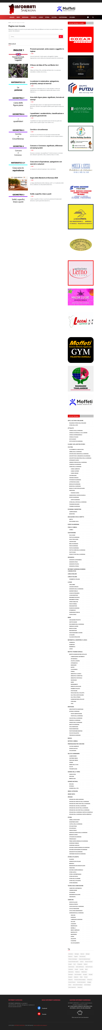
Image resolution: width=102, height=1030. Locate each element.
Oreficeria (72, 490)
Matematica (71, 971)
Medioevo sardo (73, 834)
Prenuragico (72, 839)
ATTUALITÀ (71, 428)
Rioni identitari (73, 606)
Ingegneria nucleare (74, 894)
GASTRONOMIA (63, 17)
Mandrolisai (74, 925)
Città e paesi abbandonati (75, 910)
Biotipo (72, 667)
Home (9, 22)
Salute (71, 766)
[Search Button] (61, 36)
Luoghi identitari (73, 595)
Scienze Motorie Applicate (77, 699)
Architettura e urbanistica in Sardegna (79, 456)
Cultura (70, 447)
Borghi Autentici (73, 904)
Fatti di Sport (72, 439)
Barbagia (73, 917)
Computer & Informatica (75, 888)
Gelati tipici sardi (73, 539)
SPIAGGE (12, 17)
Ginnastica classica (76, 673)
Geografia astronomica (75, 559)
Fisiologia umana (73, 760)
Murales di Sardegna (74, 484)
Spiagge (70, 797)
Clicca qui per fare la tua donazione (80, 1017)
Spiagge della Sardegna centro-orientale (80, 814)
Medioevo (71, 863)
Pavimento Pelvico (75, 688)
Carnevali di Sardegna (75, 464)
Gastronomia (72, 532)
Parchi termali (73, 603)
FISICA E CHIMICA (72, 527)
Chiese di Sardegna (73, 959)
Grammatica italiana (74, 579)
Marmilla (73, 928)
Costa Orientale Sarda (73, 961)
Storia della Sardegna (77, 984)
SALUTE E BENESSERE (74, 753)
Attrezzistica (74, 663)
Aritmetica (72, 642)
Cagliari (76, 956)
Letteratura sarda (74, 482)
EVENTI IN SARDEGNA (73, 524)
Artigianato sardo (74, 460)
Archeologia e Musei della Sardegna (79, 453)
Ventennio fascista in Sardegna (77, 853)
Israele (76, 969)
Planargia (73, 940)
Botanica (71, 786)
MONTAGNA (25, 17)
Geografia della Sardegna (76, 588)
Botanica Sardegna (74, 711)
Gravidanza (74, 680)
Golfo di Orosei (89, 966)
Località (81, 969)
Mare (69, 617)
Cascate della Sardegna (75, 718)
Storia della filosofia (75, 880)
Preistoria (72, 867)
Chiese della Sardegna (75, 466)
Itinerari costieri (73, 626)
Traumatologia (73, 768)
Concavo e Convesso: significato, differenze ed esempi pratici (46, 146)
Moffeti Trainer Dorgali (75, 651)
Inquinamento (74, 684)
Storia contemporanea (75, 874)
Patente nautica (73, 748)
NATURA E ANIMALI (73, 741)
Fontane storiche (73, 477)
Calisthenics (74, 669)
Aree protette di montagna (76, 709)
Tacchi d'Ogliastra (74, 733)
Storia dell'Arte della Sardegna (78, 502)
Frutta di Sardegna (74, 537)
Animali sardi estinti (74, 819)
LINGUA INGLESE (72, 574)
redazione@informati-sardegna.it (40, 1025)
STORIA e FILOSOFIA (73, 857)
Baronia (82, 954)
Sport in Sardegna (74, 497)
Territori (70, 899)
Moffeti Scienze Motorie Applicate (78, 654)
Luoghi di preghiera (74, 593)
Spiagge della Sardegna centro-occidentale (81, 812)
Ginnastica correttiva (76, 675)
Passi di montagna (73, 728)
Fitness (73, 671)
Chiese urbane (74, 473)
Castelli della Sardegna (75, 824)
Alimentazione (73, 756)
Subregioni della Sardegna (76, 912)
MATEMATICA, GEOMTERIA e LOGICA (77, 640)
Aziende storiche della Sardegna (78, 462)
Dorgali (70, 964)
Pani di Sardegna (73, 545)
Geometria (72, 644)
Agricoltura (72, 774)
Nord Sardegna (78, 974)
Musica (70, 738)
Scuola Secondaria (81, 982)
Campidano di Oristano (76, 919)
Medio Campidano (75, 930)
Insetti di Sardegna (74, 724)
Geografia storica (74, 566)
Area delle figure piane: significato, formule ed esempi (47, 98)
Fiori (75, 964)
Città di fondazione (74, 908)
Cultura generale (74, 746)
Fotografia (72, 892)
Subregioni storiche (74, 612)
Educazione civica (74, 521)
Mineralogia (72, 778)
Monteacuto (74, 932)
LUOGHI (41, 17)
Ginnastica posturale (76, 678)
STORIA (47, 17)
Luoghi (70, 582)
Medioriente (84, 971)
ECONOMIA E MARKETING (74, 509)
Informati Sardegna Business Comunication (76, 570)
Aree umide (72, 584)
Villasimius (80, 987)
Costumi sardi (72, 475)
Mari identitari (73, 630)
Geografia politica (74, 564)
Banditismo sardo (73, 822)
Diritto (71, 519)
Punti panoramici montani (75, 731)
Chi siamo (72, 17)
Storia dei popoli (73, 876)
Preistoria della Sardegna (80, 979)
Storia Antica (72, 872)
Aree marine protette (75, 620)
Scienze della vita (74, 788)
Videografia (72, 896)
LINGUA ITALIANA (72, 576)
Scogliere (72, 635)
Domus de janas (88, 961)
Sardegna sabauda (74, 845)
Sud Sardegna (87, 984)
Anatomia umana (73, 758)
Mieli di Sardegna (73, 543)
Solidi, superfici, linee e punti (40, 194)
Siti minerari (72, 610)
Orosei (85, 977)
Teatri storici (72, 614)
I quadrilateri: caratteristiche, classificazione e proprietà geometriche (47, 114)
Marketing (72, 514)
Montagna (71, 706)
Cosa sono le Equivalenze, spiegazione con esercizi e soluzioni (46, 162)
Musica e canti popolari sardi (77, 488)
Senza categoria (73, 791)
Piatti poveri (72, 552)
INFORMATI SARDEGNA (19, 1025)
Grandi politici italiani (75, 861)
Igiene (72, 682)
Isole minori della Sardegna (76, 624)
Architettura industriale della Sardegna (80, 458)
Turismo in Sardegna (74, 506)
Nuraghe (85, 974)
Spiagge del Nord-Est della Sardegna (79, 801)
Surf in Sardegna (75, 499)
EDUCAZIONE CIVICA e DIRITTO (76, 517)
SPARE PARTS (71, 794)
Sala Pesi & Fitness (75, 697)
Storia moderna (73, 882)
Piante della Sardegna (77, 715)
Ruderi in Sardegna (74, 608)
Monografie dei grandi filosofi (77, 865)
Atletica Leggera (75, 660)
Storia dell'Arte (73, 425)
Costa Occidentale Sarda (84, 959)
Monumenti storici (74, 599)
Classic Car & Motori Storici (76, 444)
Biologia (71, 784)
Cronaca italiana (73, 437)
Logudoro (73, 923)
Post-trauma (74, 690)
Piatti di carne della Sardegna (77, 550)
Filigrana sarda (75, 492)
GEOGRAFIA (71, 557)
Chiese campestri (75, 469)
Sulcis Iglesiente (75, 943)
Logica (71, 648)
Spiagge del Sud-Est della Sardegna (78, 808)
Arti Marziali (74, 658)
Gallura (73, 921)
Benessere (73, 665)
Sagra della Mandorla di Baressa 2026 (44, 178)
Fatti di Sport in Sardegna (76, 441)
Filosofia (71, 859)
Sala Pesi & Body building (77, 695)
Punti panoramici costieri (75, 632)
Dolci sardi (72, 535)
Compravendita (73, 511)
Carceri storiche (73, 586)
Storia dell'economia (74, 878)
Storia (70, 817)
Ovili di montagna (73, 726)
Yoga (72, 703)
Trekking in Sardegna (75, 735)
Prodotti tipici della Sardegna (77, 554)
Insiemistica (72, 646)
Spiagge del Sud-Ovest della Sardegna (79, 810)
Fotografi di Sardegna (75, 479)
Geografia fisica (73, 562)
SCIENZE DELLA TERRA (74, 771)
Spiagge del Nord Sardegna (76, 799)
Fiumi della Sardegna (74, 720)
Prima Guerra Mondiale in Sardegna (78, 841)
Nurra (72, 936)
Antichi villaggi (73, 902)
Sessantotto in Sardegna (76, 851)
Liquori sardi (72, 541)
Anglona (73, 915)
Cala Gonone (82, 956)
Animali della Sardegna (75, 451)
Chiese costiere (75, 471)
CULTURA (54, 17)
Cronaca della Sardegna (76, 430)
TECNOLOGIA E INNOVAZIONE (75, 885)
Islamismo (71, 969)
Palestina (71, 979)
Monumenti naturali (74, 597)
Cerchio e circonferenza (39, 129)
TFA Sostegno (72, 750)
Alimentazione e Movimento (78, 656)
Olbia (81, 977)
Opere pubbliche (73, 601)
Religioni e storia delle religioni (77, 423)
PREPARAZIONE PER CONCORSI (76, 744)
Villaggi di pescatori (74, 637)
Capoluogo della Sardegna (76, 906)
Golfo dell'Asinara (80, 966)
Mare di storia (73, 628)
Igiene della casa (73, 764)
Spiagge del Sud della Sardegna (77, 805)
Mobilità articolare (76, 686)
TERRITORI (33, 17)
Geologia (71, 776)
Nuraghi (90, 974)
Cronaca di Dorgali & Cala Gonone (78, 432)
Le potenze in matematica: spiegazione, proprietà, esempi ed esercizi (44, 82)
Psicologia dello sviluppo (77, 692)
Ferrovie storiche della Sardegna (78, 832)
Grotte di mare (73, 622)
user (32, 53)
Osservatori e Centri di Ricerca (77, 495)
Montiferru (74, 934)
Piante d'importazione (76, 713)
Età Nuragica (72, 828)
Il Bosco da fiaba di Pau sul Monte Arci (44, 65)
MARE (18, 17)
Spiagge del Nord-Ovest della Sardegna (79, 803)
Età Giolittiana (73, 826)
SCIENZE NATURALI (73, 781)
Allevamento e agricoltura (76, 449)
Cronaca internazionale (75, 434)
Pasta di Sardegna (74, 548)
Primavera (89, 979)
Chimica (71, 529)
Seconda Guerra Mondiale (76, 870)
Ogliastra (73, 938)
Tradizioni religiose (74, 504)
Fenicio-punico (73, 830)
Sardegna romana (74, 843)
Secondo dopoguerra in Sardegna (78, 849)
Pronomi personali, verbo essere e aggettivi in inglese (47, 50)
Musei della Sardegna (75, 486)
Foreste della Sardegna (75, 722)
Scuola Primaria (72, 982)
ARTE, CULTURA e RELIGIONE (75, 420)
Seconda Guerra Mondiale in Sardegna (79, 847)
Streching (73, 701)
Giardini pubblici (73, 591)
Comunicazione (73, 890)
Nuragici (70, 977)
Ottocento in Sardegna (75, 836)
